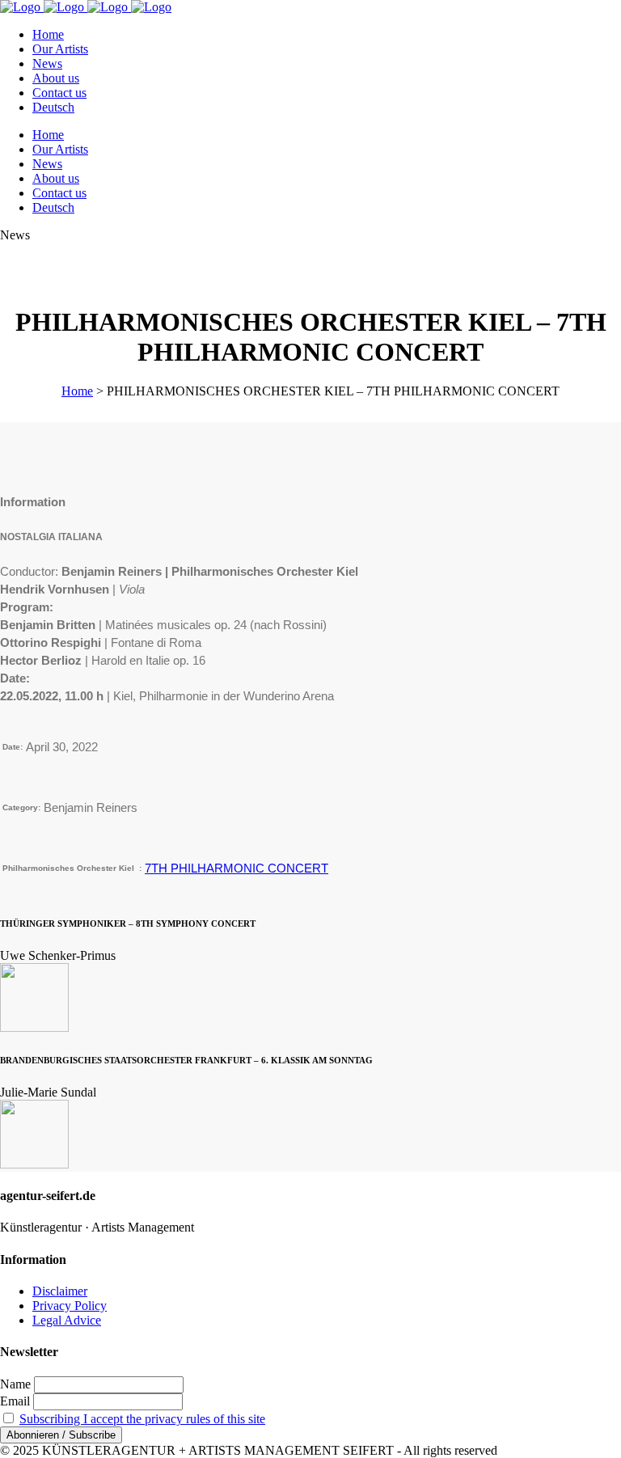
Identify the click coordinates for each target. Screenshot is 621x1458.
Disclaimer (59, 1291)
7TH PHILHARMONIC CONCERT (236, 868)
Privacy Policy (69, 1305)
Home (77, 391)
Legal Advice (66, 1320)
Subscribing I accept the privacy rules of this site (142, 1419)
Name (15, 1384)
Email (15, 1401)
